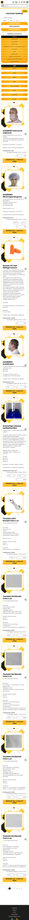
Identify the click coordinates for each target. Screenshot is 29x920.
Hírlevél (15, 910)
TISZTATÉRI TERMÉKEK (7, 17)
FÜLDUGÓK (14, 41)
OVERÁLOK (14, 54)
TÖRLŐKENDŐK (14, 61)
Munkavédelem (14, 29)
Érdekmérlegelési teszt (14, 916)
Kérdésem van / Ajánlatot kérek (14, 160)
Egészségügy (14, 26)
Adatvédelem (14, 914)
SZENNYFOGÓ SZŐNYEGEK (14, 59)
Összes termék (14, 23)
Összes (14, 36)
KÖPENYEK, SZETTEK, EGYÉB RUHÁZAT (14, 46)
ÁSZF (14, 912)
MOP (14, 51)
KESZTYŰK (14, 44)
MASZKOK (14, 49)
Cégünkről (14, 908)
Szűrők (14, 65)
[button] (16, 2)
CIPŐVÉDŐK (14, 39)
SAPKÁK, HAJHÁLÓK (14, 56)
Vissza (25, 11)
